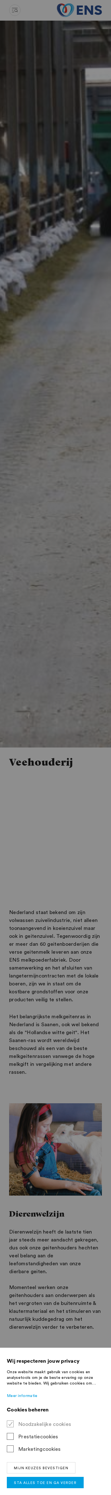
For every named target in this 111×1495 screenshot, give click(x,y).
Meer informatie (22, 1396)
